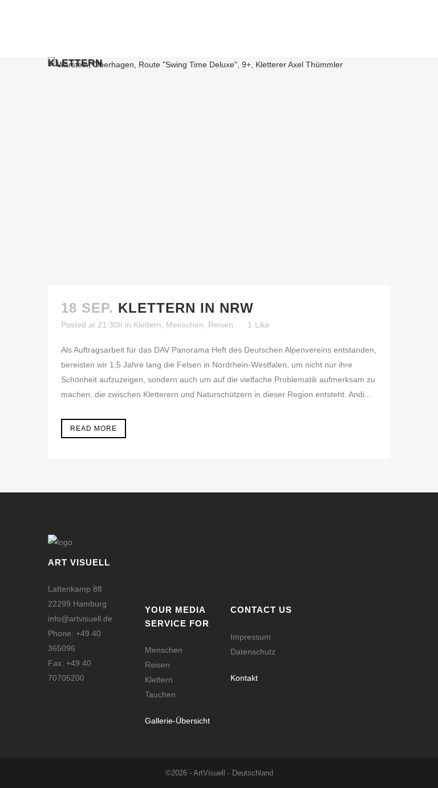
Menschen (185, 324)
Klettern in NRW (186, 308)
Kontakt (244, 677)
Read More (93, 429)
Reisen (220, 324)
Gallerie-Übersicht (177, 720)
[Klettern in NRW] (219, 171)
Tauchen (160, 694)
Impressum (250, 636)
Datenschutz (252, 651)
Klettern (147, 324)
